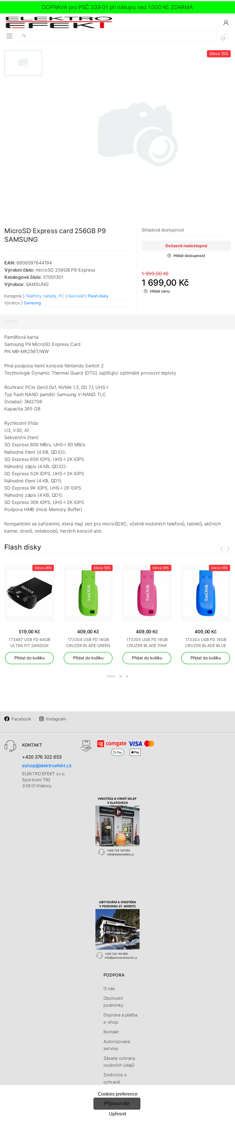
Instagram (56, 719)
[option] (136, 136)
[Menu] (9, 36)
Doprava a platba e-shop (120, 1018)
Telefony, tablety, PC (45, 295)
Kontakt (111, 1032)
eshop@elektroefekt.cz (47, 765)
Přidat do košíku (29, 657)
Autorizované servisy (116, 1045)
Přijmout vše (117, 1103)
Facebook (21, 719)
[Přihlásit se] (225, 22)
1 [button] (111, 676)
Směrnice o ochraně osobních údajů (118, 1082)
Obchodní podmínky (113, 1002)
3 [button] (127, 676)
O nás (109, 988)
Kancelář (76, 295)
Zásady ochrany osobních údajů (119, 1061)
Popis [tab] (10, 321)
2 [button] (121, 676)
